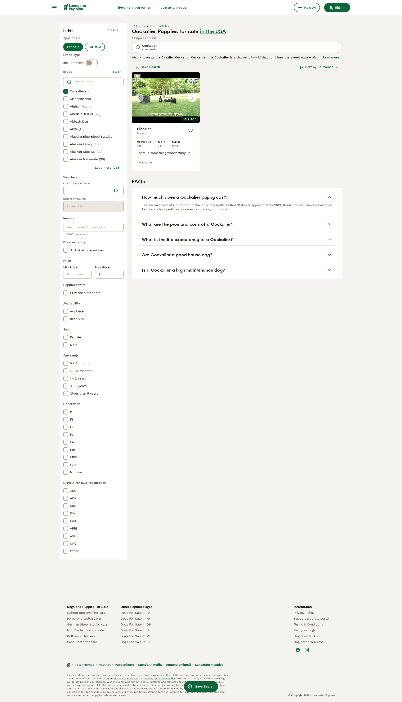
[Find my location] (116, 190)
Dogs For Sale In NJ (136, 630)
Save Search (150, 67)
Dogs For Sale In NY (136, 618)
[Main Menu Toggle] (54, 7)
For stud (95, 47)
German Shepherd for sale (87, 624)
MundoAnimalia (150, 665)
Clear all (114, 30)
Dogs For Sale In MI (135, 636)
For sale (73, 47)
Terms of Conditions (126, 678)
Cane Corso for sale (82, 642)
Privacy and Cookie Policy (159, 678)
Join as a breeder (174, 7)
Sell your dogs (305, 630)
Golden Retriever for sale (86, 613)
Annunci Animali (178, 665)
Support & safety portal (311, 618)
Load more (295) (108, 168)
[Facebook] (298, 650)
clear (117, 72)
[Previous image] (139, 97)
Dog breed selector (308, 642)
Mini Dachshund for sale (85, 630)
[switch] (92, 63)
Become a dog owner (134, 7)
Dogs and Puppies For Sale (87, 607)
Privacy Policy (304, 613)
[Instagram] (307, 650)
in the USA (213, 31)
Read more (330, 57)
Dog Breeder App (307, 636)
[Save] (190, 130)
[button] (166, 97)
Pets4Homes (84, 665)
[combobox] (88, 190)
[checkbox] (66, 91)
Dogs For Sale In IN (135, 642)
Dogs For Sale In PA (135, 613)
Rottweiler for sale (81, 636)
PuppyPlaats (124, 665)
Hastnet (104, 665)
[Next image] (192, 97)
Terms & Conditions (308, 624)
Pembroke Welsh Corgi (84, 618)
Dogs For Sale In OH (136, 624)
